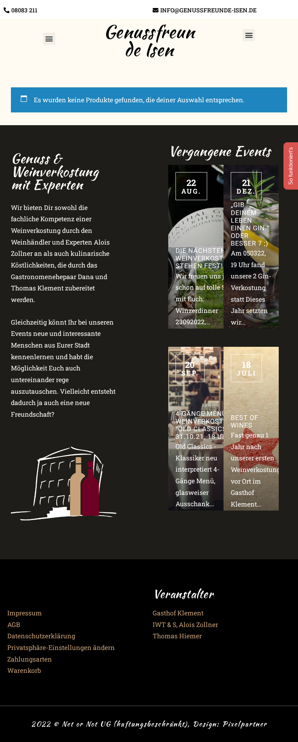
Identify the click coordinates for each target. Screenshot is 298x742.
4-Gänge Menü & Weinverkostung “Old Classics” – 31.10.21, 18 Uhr (207, 425)
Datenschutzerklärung (41, 636)
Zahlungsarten (29, 659)
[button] (49, 39)
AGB (13, 624)
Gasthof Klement (178, 613)
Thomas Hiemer (177, 636)
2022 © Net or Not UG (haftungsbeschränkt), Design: (126, 724)
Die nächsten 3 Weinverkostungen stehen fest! (211, 258)
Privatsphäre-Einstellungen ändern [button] (61, 647)
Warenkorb (24, 670)
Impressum (24, 613)
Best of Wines (244, 421)
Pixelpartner (244, 724)
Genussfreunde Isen (149, 40)
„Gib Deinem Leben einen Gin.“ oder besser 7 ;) (250, 224)
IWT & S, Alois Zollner (185, 624)
